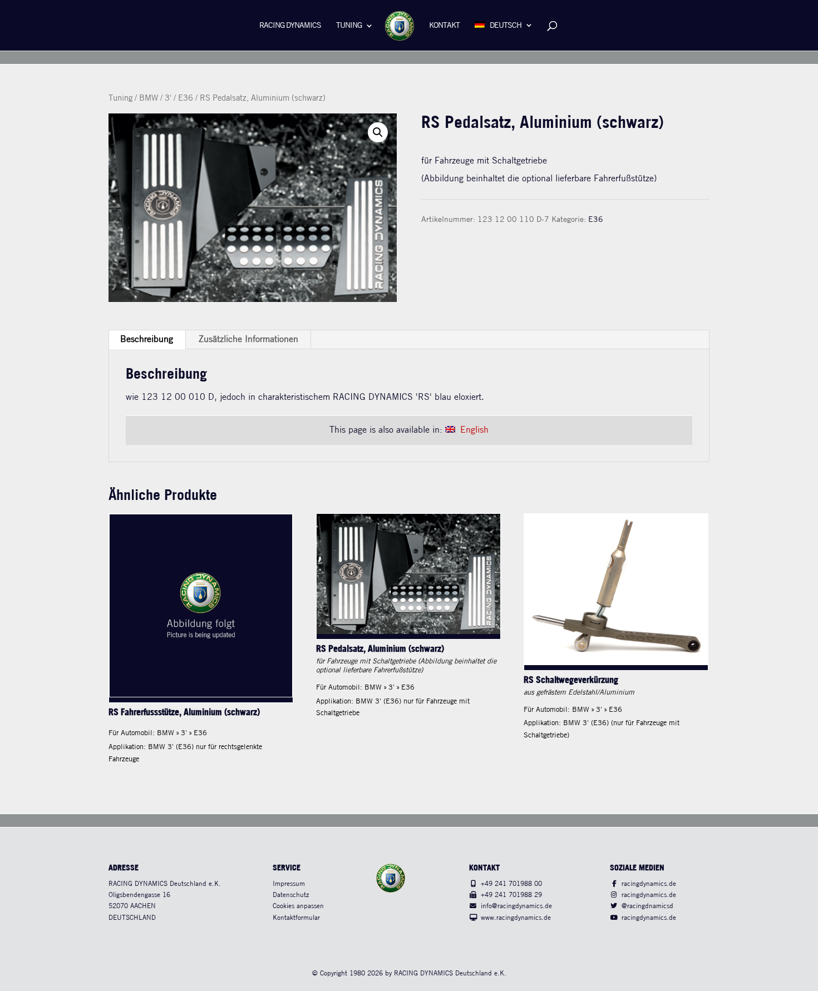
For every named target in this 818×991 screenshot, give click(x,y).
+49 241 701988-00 (511, 884)
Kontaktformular (296, 917)
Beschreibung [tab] (146, 339)
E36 (185, 98)
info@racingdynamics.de (516, 906)
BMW (148, 98)
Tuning (349, 26)
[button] (378, 132)
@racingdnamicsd (647, 906)
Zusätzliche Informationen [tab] (248, 339)
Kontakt (444, 26)
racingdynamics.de (649, 884)
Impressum (289, 884)
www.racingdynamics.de (516, 917)
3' (168, 98)
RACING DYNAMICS (290, 26)
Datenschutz (291, 895)
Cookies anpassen (298, 906)
